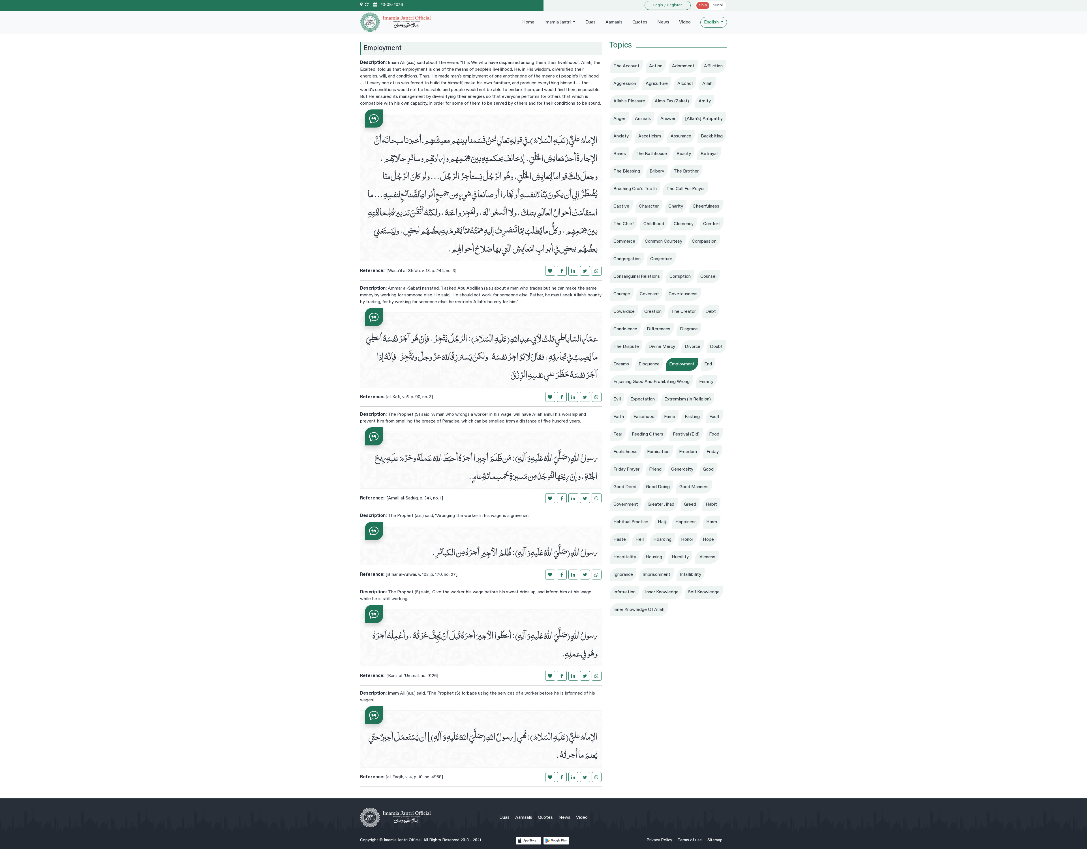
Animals (643, 119)
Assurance (681, 136)
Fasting (692, 417)
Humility (680, 557)
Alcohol (685, 83)
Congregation (627, 259)
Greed (690, 504)
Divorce (692, 346)
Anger (619, 119)
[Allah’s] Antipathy (704, 119)
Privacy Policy (659, 840)
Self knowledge (704, 592)
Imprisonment (656, 574)
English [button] (712, 22)
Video (685, 22)
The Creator (683, 311)
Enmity (706, 382)
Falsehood (644, 417)
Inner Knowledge (662, 592)
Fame (669, 417)
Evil (617, 399)
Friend (655, 469)
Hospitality (624, 557)
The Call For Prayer (685, 189)
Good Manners (694, 487)
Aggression (624, 83)
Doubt (716, 346)
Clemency (684, 224)
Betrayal (709, 154)
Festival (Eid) (686, 434)
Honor (687, 539)
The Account (626, 66)
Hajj (662, 522)
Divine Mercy (662, 346)
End (708, 364)
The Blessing (626, 171)
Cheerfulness (706, 206)
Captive (621, 206)
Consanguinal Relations (636, 276)
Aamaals (613, 22)
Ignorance (623, 574)
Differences (658, 329)
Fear (617, 434)
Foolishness (625, 452)
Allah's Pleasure (629, 101)
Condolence (625, 329)
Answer (667, 119)
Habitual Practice (630, 522)
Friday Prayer (626, 469)
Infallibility (690, 574)
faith (618, 417)
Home (528, 22)
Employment (682, 364)
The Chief (623, 224)
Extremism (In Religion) (687, 399)
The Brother (686, 171)
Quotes (639, 22)
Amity (705, 101)
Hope (708, 539)
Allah (707, 83)
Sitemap (714, 840)
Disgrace (689, 329)
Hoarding (662, 539)
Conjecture (661, 259)
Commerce (624, 241)
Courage (621, 294)
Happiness (686, 522)
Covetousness (683, 294)
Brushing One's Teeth (635, 189)
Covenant (649, 294)
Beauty (684, 154)
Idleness (706, 557)
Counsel (708, 276)
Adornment (683, 66)
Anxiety (621, 136)
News (663, 22)
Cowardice (624, 311)
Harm (711, 522)
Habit (711, 504)
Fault (714, 417)
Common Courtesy (663, 241)
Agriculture (657, 83)
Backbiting (712, 136)
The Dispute (626, 346)
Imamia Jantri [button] (558, 22)
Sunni (718, 5)
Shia (703, 5)
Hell (639, 539)
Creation (653, 311)
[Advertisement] (668, 658)
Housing (654, 557)
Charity (675, 206)
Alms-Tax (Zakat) (672, 101)
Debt (710, 311)
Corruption (680, 276)
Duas (590, 22)
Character (649, 206)
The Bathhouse (651, 154)
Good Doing (658, 487)
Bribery (657, 171)
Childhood (653, 224)
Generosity (682, 469)
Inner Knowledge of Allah (638, 609)
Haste (619, 539)
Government (625, 504)
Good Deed (624, 487)
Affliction (713, 66)
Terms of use (690, 840)
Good (708, 469)
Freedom (688, 452)
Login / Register (667, 5)
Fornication (658, 452)
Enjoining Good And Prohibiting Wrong (651, 382)
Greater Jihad (661, 504)
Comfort (711, 224)
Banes (619, 154)
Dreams (621, 364)
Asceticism (649, 136)
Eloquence (649, 364)
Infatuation (624, 592)
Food (714, 434)
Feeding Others (647, 434)
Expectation (642, 399)
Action (655, 66)
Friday (713, 452)
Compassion (704, 241)
